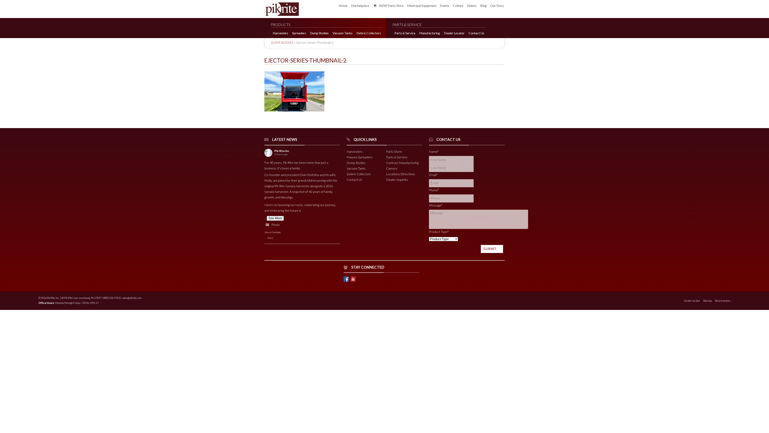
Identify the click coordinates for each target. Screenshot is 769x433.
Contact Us (354, 179)
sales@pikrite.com (132, 297)
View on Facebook (272, 232)
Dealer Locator (692, 300)
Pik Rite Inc (281, 151)
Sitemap (707, 300)
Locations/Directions (400, 174)
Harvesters (354, 151)
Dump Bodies (282, 42)
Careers (391, 168)
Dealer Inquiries (397, 179)
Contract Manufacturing (402, 163)
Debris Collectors (359, 174)
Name (434, 151)
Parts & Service (396, 157)
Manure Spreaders (359, 157)
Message (436, 205)
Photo (275, 225)
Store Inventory (723, 300)
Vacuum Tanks (356, 168)
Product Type (439, 232)
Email (433, 175)
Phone (434, 190)
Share (270, 238)
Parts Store (394, 151)
